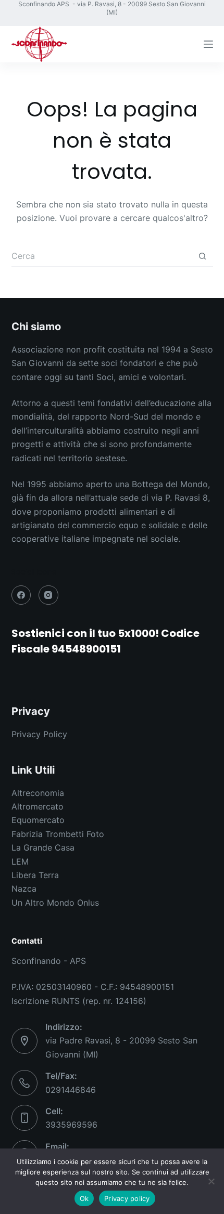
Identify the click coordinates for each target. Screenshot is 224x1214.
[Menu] (208, 44)
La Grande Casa (42, 847)
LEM (20, 861)
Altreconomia (37, 793)
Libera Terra (35, 875)
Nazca (23, 888)
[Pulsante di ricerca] (202, 256)
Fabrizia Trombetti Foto (57, 834)
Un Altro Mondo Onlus (55, 902)
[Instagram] (15, 22)
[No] (211, 1181)
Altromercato (37, 806)
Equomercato (38, 820)
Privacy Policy (39, 734)
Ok (84, 1198)
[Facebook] (15, 4)
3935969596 (71, 1124)
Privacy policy (127, 1198)
